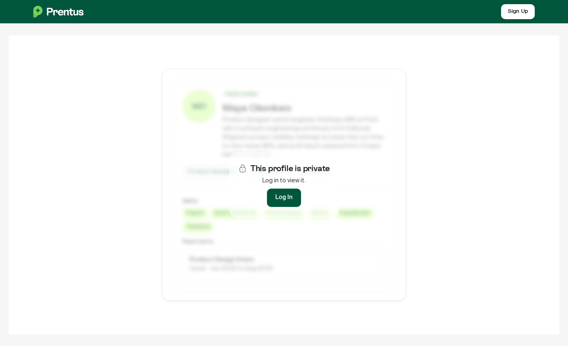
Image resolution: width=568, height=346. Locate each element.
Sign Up (518, 11)
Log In (284, 197)
